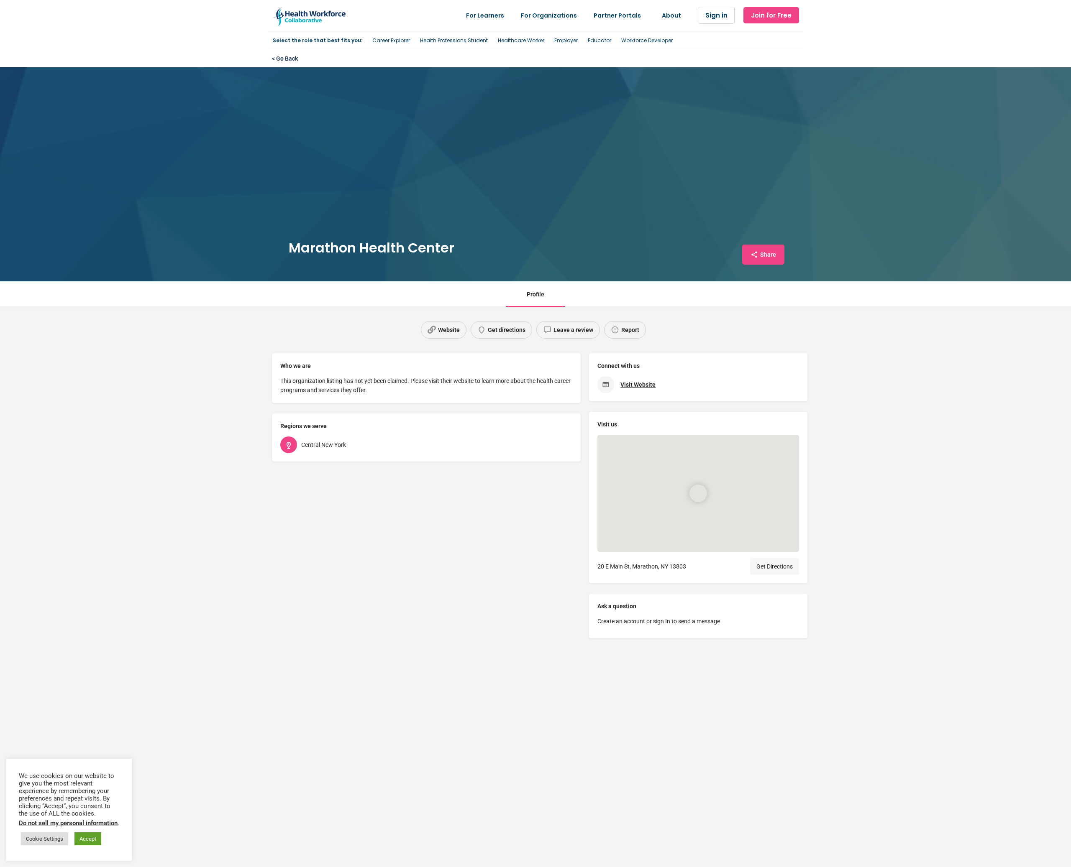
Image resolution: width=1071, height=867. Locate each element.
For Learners (485, 15)
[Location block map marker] (698, 493)
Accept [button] (87, 839)
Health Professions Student (454, 40)
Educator (599, 40)
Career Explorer (391, 40)
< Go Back (285, 58)
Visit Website (638, 384)
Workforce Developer (647, 40)
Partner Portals (617, 15)
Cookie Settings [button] (44, 839)
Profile (535, 294)
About (671, 15)
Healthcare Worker (521, 40)
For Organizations (549, 15)
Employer (566, 40)
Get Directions (774, 566)
